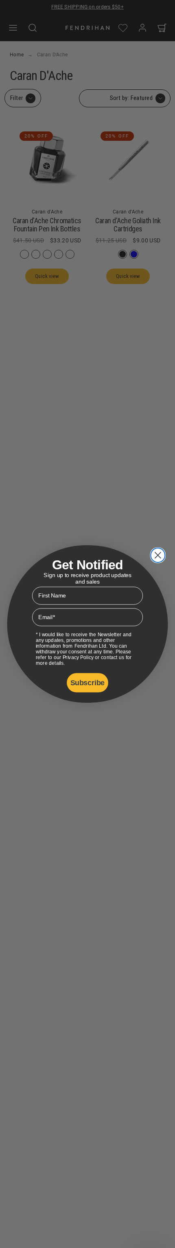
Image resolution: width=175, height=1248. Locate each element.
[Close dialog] (158, 555)
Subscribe (87, 682)
